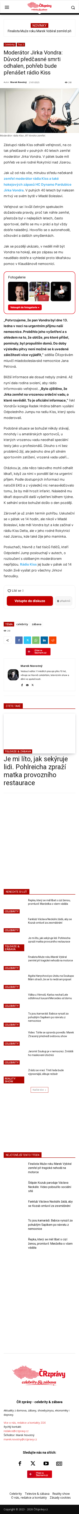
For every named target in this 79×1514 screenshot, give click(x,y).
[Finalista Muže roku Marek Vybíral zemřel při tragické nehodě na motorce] (14, 963)
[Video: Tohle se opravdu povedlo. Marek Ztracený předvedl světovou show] (14, 1039)
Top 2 (21, 44)
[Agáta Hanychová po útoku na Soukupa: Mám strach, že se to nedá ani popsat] (14, 982)
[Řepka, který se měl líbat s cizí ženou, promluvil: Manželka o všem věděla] (14, 906)
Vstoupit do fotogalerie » (25, 307)
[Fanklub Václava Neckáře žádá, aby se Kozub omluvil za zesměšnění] (14, 925)
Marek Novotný (18, 82)
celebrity (22, 624)
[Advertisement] (39, 840)
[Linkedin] (44, 640)
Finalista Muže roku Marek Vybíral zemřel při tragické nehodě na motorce (49, 1168)
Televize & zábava (18, 751)
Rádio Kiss (28, 564)
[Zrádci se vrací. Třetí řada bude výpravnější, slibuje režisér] (14, 1076)
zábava (36, 624)
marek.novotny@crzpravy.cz (20, 1439)
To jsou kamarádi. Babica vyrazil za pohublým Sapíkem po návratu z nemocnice (48, 1017)
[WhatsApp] (36, 640)
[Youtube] (46, 1464)
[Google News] (59, 1464)
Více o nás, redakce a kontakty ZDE (25, 1422)
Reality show (10, 1080)
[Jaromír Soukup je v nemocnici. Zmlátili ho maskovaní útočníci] (14, 1057)
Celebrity (10, 44)
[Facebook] (19, 640)
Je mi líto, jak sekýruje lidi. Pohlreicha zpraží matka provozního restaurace (36, 771)
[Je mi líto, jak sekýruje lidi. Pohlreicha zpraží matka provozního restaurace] (39, 733)
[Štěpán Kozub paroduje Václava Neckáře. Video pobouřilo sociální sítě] (14, 1189)
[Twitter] (27, 640)
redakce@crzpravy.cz (16, 1431)
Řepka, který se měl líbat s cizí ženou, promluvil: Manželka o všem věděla (50, 1243)
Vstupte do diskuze (30, 601)
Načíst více (38, 1089)
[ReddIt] (52, 640)
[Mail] (27, 684)
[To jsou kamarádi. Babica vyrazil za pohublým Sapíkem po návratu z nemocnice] (14, 1020)
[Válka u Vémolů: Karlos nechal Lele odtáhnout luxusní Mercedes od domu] (14, 1001)
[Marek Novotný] (13, 675)
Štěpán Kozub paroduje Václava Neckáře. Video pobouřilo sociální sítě (49, 1187)
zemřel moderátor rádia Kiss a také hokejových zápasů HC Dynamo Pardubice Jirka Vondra (37, 184)
